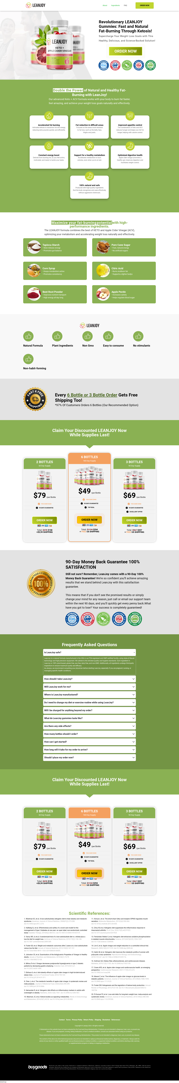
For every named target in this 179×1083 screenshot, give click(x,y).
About (105, 5)
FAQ (125, 5)
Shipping (98, 1020)
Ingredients (115, 5)
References (115, 1020)
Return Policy (88, 1020)
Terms (68, 1020)
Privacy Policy (77, 1020)
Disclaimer (106, 1020)
